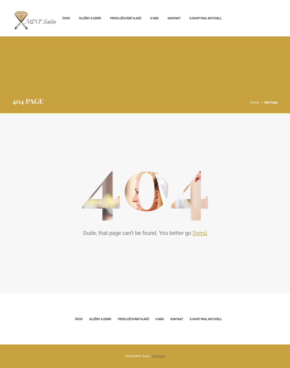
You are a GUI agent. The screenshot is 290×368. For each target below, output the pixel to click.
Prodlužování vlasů (125, 18)
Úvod (66, 18)
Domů (200, 233)
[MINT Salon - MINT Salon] (35, 18)
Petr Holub (158, 356)
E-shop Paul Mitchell (206, 18)
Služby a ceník (90, 18)
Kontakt (174, 18)
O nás (154, 18)
